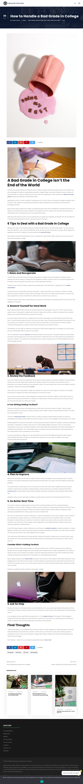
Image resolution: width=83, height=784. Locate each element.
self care (47, 20)
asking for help (47, 616)
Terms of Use (7, 742)
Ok (42, 781)
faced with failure (45, 232)
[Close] (81, 771)
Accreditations (8, 731)
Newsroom (6, 734)
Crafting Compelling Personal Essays (14, 694)
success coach (11, 491)
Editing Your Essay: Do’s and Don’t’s (66, 711)
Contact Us (6, 748)
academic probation (51, 528)
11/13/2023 (35, 691)
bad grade (31, 20)
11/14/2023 (10, 691)
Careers (5, 745)
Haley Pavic (16, 20)
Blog (24, 20)
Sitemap (6, 751)
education (39, 20)
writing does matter (19, 416)
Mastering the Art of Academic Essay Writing (40, 694)
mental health (29, 559)
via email (31, 386)
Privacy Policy (7, 739)
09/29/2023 (59, 709)
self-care (27, 334)
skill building (55, 20)
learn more (48, 640)
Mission (5, 736)
